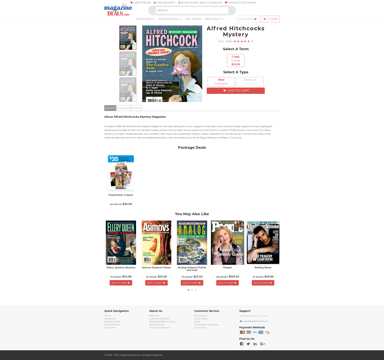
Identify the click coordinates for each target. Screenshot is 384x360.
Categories (144, 19)
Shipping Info (124, 108)
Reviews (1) (136, 108)
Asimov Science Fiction (156, 267)
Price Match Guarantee (206, 324)
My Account (200, 315)
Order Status (201, 318)
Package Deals (169, 19)
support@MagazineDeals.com (255, 321)
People (227, 267)
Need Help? (213, 19)
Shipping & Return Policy (162, 321)
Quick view (121, 243)
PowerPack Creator (121, 195)
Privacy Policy (156, 324)
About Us (154, 315)
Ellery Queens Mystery (121, 267)
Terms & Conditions (159, 327)
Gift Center (193, 19)
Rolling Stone (263, 267)
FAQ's (197, 321)
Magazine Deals (112, 321)
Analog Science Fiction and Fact (192, 269)
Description (110, 108)
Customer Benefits (159, 318)
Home (107, 315)
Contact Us (200, 327)
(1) (252, 41)
